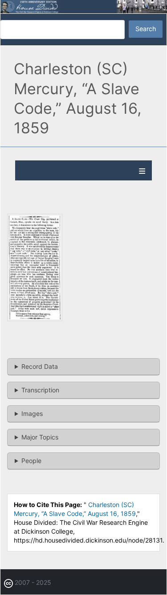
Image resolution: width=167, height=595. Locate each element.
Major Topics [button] (39, 437)
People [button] (31, 460)
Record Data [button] (39, 366)
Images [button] (32, 413)
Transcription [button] (40, 390)
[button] (34, 319)
